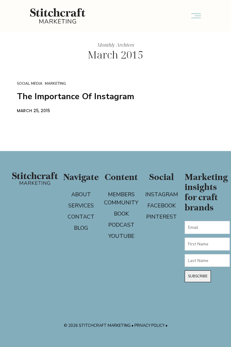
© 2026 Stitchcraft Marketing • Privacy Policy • (116, 325)
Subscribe (198, 276)
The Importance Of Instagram (75, 96)
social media (29, 83)
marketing (55, 83)
